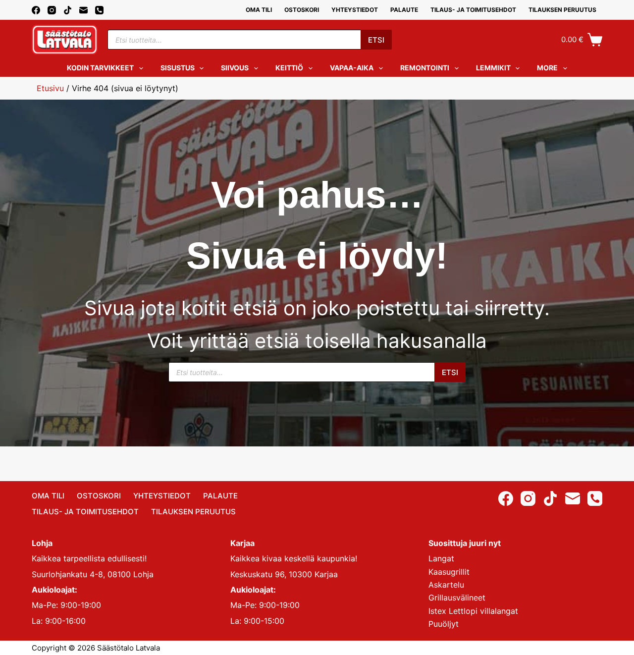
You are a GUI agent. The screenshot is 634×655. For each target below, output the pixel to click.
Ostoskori (301, 9)
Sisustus (177, 67)
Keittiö (289, 67)
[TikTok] (67, 10)
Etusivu (50, 88)
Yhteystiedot (354, 9)
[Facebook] (36, 10)
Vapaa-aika (351, 67)
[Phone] (99, 10)
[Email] (83, 10)
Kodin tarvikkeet (100, 67)
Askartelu (446, 585)
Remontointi (424, 67)
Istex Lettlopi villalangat (473, 611)
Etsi (376, 40)
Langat (441, 558)
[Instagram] (52, 10)
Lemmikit (493, 67)
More (547, 67)
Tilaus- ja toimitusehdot (473, 9)
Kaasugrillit (449, 572)
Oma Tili (259, 9)
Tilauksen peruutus (562, 9)
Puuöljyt (443, 624)
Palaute (404, 9)
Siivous (235, 67)
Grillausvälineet (456, 597)
